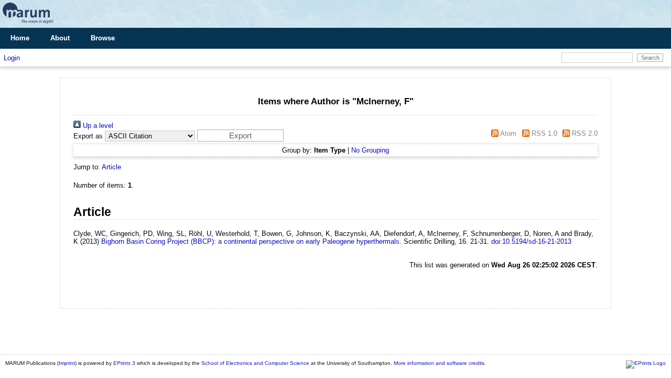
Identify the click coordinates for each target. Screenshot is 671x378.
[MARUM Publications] (28, 24)
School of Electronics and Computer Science (255, 363)
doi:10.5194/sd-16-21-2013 (531, 241)
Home (19, 38)
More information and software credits (439, 363)
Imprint (67, 363)
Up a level (97, 125)
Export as (88, 136)
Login (12, 58)
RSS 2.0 (584, 133)
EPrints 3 (124, 363)
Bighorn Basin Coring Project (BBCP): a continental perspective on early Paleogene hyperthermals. (251, 241)
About (60, 38)
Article (111, 167)
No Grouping (370, 150)
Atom (507, 133)
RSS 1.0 (543, 133)
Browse (103, 38)
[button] (240, 135)
